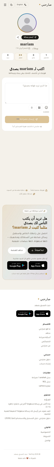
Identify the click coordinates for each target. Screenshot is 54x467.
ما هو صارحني (44, 329)
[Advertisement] (27, 160)
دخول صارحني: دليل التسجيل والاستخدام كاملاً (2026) (27, 419)
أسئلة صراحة (44, 338)
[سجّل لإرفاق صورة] (39, 107)
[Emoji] (46, 107)
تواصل (47, 441)
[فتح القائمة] (5, 4)
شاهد (47, 333)
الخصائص (46, 342)
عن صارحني (45, 346)
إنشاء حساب (44, 364)
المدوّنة (47, 400)
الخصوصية (45, 432)
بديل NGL (46, 382)
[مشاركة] (17, 37)
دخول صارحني (44, 360)
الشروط (46, 437)
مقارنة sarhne (44, 386)
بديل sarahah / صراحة (41, 378)
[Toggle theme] (11, 5)
